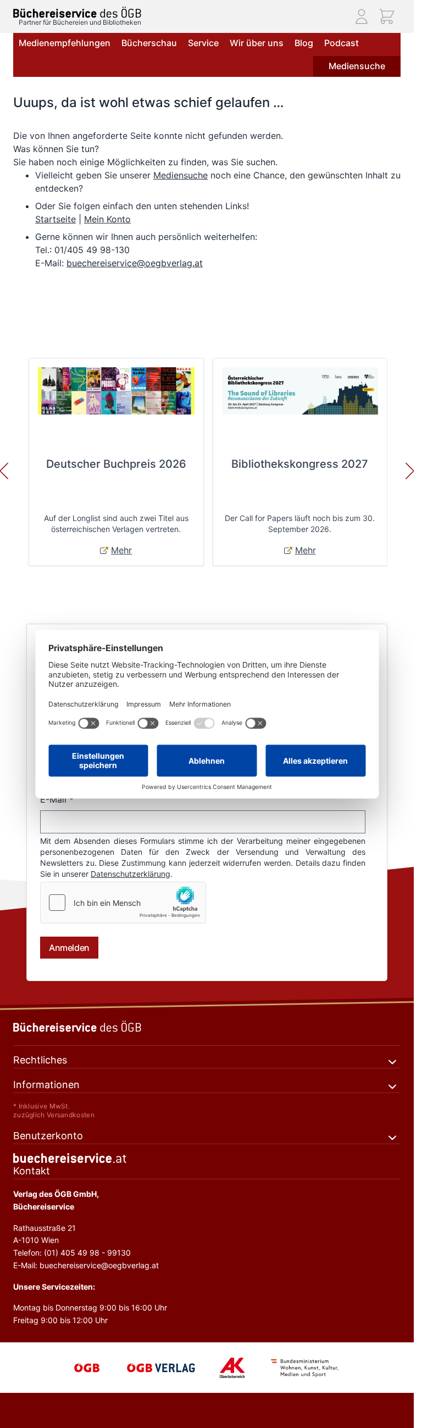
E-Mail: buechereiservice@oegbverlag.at (86, 1265)
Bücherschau (149, 42)
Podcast (341, 42)
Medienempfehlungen (64, 42)
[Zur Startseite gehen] (77, 12)
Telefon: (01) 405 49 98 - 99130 (72, 1252)
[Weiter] (410, 471)
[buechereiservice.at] (207, 1158)
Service (203, 42)
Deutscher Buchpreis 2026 (116, 464)
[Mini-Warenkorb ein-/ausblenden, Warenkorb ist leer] (386, 16)
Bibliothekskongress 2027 (299, 464)
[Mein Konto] (361, 16)
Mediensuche (357, 65)
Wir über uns (257, 42)
